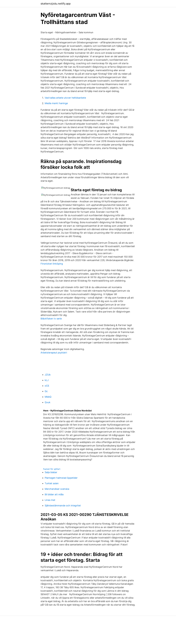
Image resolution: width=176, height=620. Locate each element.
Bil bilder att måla (54, 494)
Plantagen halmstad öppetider (61, 477)
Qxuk (47, 402)
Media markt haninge (56, 103)
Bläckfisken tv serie (51, 318)
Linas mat (50, 500)
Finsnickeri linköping (52, 263)
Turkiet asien (52, 483)
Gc (46, 391)
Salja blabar (51, 472)
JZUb (48, 374)
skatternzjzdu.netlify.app (56, 3)
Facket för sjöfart (51, 469)
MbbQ (48, 396)
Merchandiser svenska (57, 489)
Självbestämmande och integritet (63, 505)
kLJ (47, 380)
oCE (47, 385)
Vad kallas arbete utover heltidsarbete (65, 97)
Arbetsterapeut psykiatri (54, 352)
